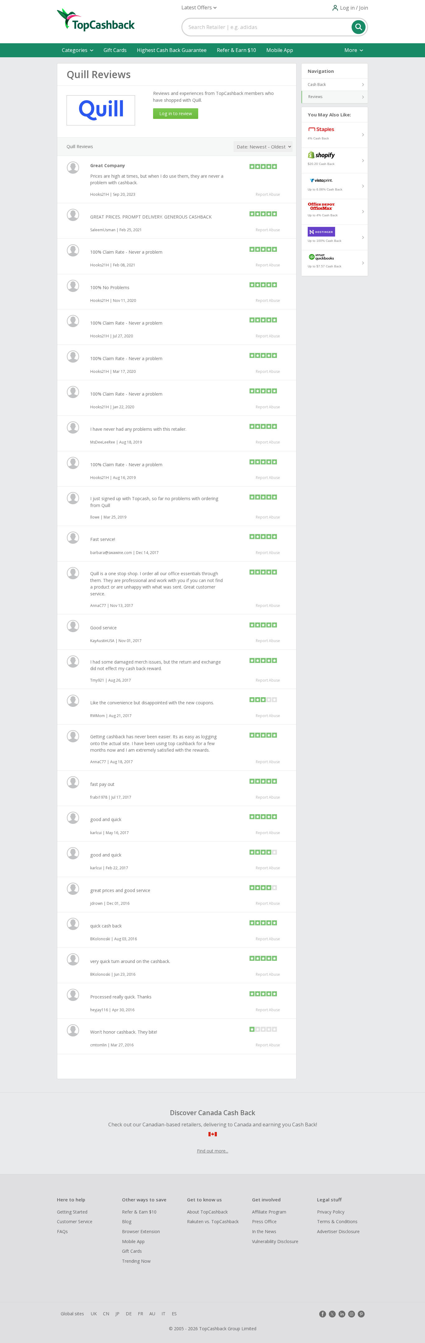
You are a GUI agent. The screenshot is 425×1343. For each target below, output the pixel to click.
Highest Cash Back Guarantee (172, 50)
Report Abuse (268, 194)
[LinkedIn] (342, 1314)
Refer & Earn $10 (236, 50)
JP (117, 1314)
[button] (199, 8)
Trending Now (136, 1261)
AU (152, 1314)
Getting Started (72, 1212)
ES (174, 1314)
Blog (126, 1221)
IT (163, 1314)
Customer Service (74, 1221)
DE (129, 1314)
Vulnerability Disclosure (275, 1241)
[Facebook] (322, 1314)
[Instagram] (351, 1314)
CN (106, 1314)
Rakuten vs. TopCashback (213, 1221)
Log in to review (175, 113)
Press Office (264, 1221)
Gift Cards (115, 50)
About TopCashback (207, 1212)
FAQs (62, 1231)
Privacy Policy (330, 1212)
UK (94, 1314)
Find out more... (212, 1151)
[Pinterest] (361, 1314)
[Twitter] (332, 1314)
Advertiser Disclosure (338, 1231)
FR (140, 1314)
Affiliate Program (269, 1212)
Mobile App (279, 50)
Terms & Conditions (337, 1221)
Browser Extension (141, 1231)
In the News (264, 1231)
